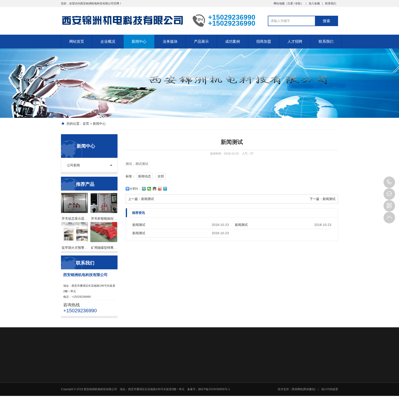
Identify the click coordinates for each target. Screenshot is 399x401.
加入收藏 (314, 3)
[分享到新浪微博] (160, 189)
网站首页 (76, 41)
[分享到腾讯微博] (165, 189)
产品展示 (201, 41)
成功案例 (232, 41)
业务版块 (170, 41)
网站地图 (279, 3)
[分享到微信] (149, 189)
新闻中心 (139, 41)
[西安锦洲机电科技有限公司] (123, 20)
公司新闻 (73, 165)
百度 (290, 3)
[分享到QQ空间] (144, 189)
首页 (86, 123)
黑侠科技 (87, 360)
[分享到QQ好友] (155, 189)
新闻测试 (147, 199)
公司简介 (156, 392)
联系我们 (330, 3)
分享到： (135, 188)
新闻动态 (144, 176)
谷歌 (298, 3)
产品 (251, 392)
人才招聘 (294, 41)
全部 (160, 176)
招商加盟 (263, 41)
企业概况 (107, 41)
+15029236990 (389, 182)
